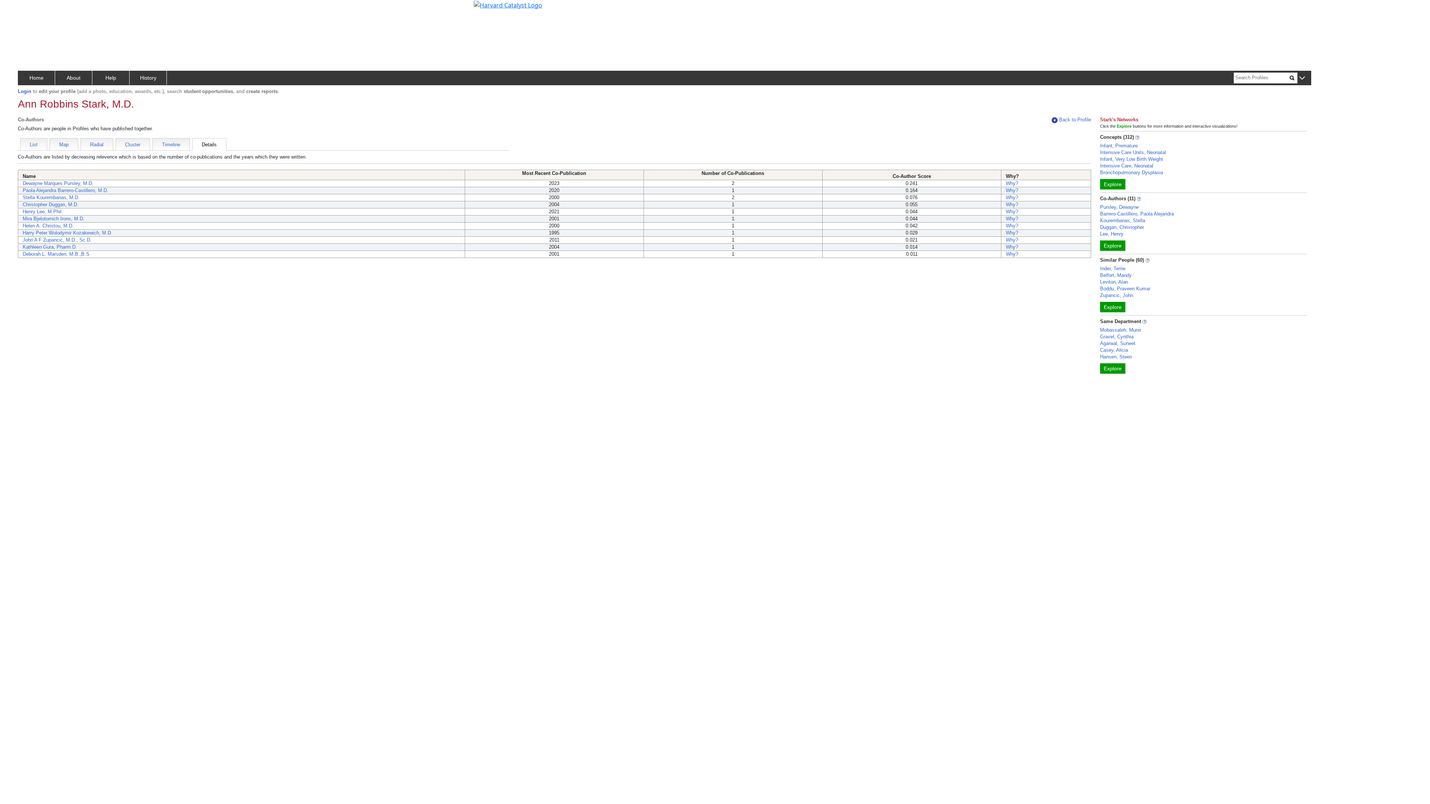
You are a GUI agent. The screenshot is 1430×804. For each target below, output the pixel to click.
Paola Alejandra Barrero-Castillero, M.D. (65, 190)
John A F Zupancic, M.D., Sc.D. (57, 240)
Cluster (132, 144)
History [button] (148, 78)
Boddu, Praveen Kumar (1125, 288)
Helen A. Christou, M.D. (48, 226)
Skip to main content (31, 9)
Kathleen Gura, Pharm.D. (50, 247)
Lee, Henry (1112, 234)
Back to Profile (1075, 119)
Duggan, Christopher (1122, 227)
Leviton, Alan (1114, 282)
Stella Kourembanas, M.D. (51, 197)
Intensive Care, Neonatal (1126, 166)
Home (36, 78)
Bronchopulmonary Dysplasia (1131, 172)
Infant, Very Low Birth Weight (1131, 159)
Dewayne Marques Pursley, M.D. (58, 183)
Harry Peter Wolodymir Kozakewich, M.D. (67, 233)
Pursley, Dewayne (1119, 207)
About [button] (73, 78)
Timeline (171, 144)
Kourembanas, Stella (1122, 220)
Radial (97, 144)
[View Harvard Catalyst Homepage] (508, 4)
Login (24, 91)
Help (110, 78)
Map (64, 144)
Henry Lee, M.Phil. (43, 211)
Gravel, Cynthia (1117, 336)
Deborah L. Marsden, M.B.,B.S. (57, 254)
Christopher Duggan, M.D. (51, 204)
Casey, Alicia (1114, 350)
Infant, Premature (1119, 146)
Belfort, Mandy (1116, 275)
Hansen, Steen (1116, 357)
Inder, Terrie (1112, 268)
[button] (1302, 78)
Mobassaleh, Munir (1120, 330)
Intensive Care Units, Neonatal (1133, 152)
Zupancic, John (1116, 295)
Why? (1012, 183)
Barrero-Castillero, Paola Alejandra (1137, 214)
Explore (1113, 184)
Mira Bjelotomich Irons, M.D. (54, 218)
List (34, 144)
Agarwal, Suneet (1117, 343)
